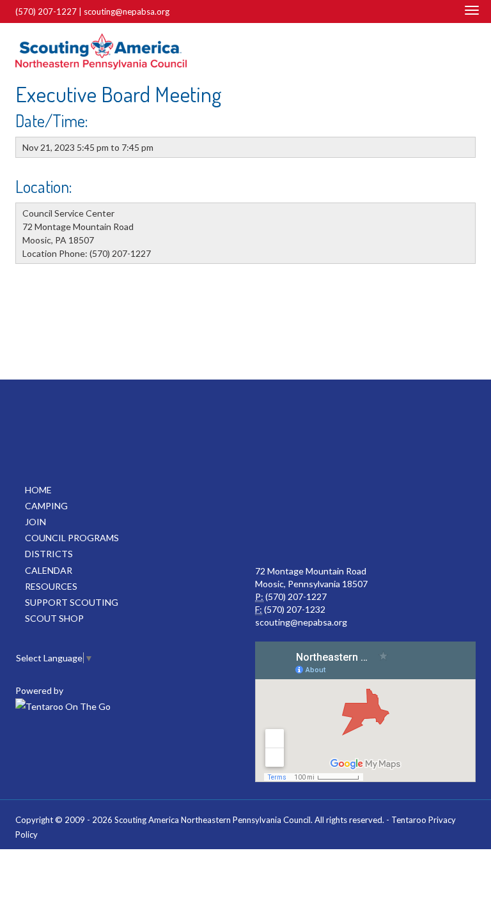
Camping (46, 505)
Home (38, 489)
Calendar (48, 570)
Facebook (451, 52)
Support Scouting (71, 602)
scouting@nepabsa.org (126, 11)
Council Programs (72, 537)
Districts (49, 553)
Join (35, 521)
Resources (51, 586)
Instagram (469, 52)
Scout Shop (54, 618)
